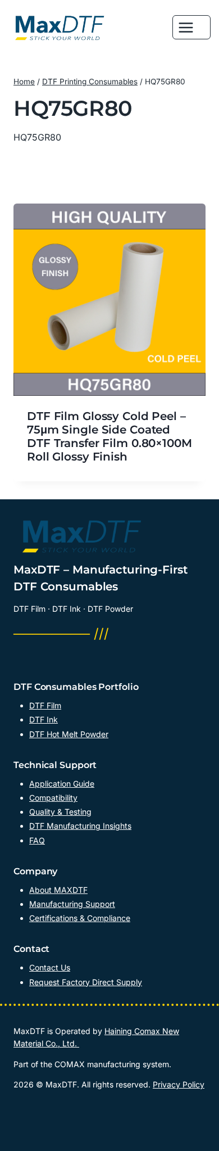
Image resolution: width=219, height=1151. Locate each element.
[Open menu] (191, 27)
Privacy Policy (178, 1084)
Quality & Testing (60, 811)
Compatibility (53, 797)
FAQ (37, 840)
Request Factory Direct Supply (85, 982)
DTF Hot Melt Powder (68, 734)
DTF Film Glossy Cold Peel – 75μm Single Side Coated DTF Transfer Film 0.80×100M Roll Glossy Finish (109, 436)
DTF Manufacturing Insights (80, 825)
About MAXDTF (58, 890)
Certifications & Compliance (79, 918)
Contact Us (49, 967)
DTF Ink (43, 719)
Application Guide (61, 783)
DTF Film (45, 705)
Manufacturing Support (72, 904)
